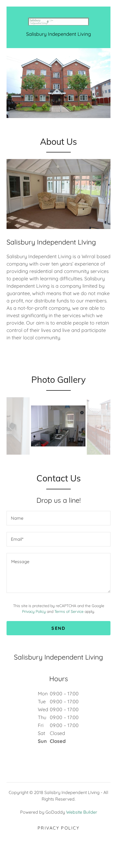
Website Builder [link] (81, 812)
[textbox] (58, 573)
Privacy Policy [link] (34, 611)
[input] (58, 518)
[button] (58, 21)
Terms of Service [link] (69, 611)
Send (58, 628)
